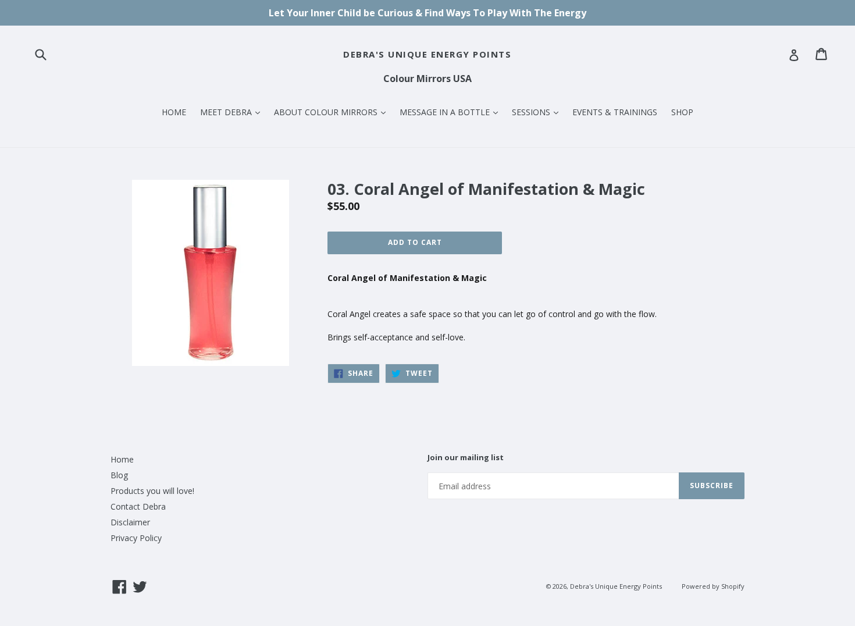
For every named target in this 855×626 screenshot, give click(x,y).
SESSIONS (538, 112)
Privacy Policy (136, 537)
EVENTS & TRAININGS (614, 112)
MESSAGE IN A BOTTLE (452, 112)
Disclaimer (130, 522)
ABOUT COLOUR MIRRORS (332, 112)
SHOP (682, 112)
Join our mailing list (466, 458)
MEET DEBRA (233, 112)
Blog (119, 475)
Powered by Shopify (713, 586)
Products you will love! (152, 490)
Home (122, 459)
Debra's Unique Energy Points (427, 54)
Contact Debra (138, 506)
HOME (174, 112)
